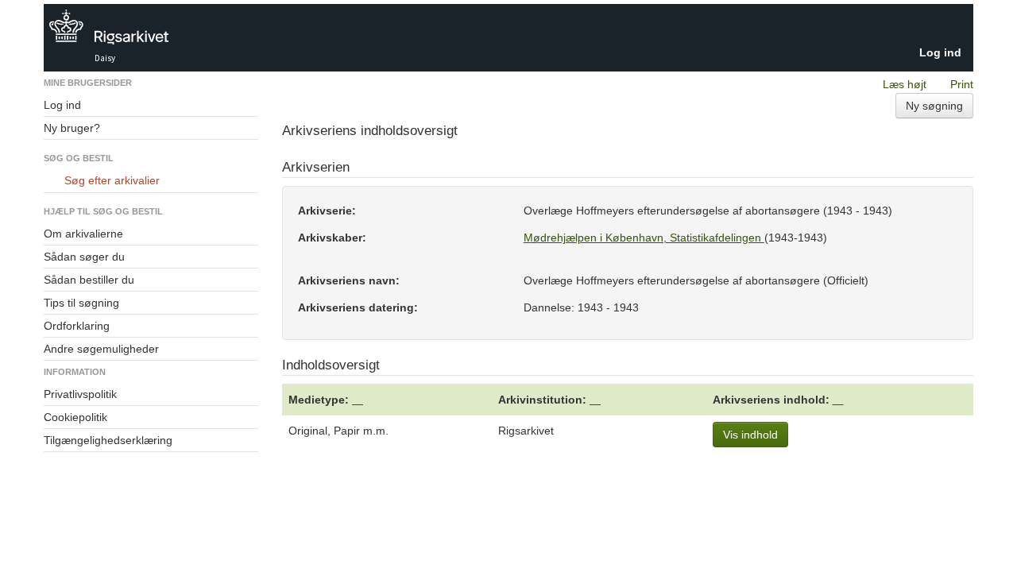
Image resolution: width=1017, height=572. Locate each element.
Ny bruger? (72, 128)
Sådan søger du (84, 256)
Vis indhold (750, 434)
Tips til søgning (81, 302)
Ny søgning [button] (934, 105)
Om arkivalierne (83, 233)
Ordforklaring (77, 325)
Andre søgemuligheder (101, 348)
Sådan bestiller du (89, 279)
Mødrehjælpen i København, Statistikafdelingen (644, 237)
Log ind (940, 52)
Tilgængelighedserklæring (108, 440)
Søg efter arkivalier (112, 180)
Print (961, 84)
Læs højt (904, 84)
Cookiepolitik (75, 417)
